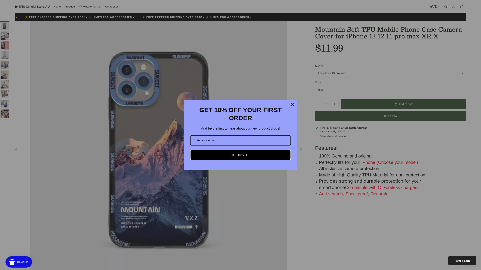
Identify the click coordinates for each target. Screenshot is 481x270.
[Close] (292, 104)
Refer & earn (462, 260)
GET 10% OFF (240, 155)
